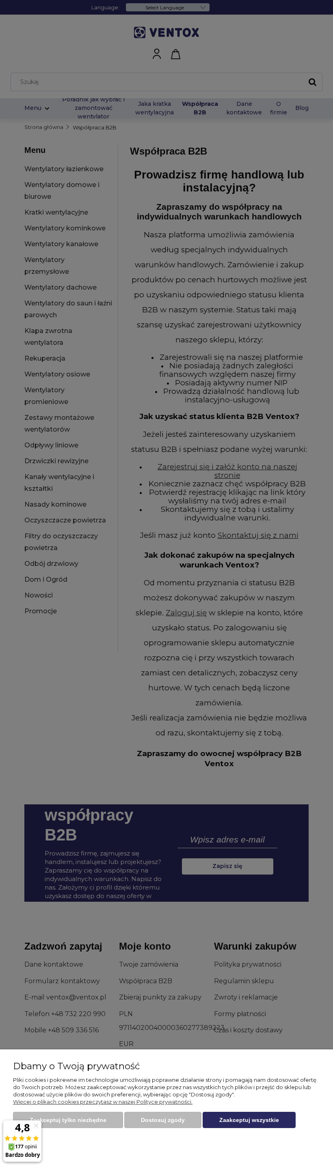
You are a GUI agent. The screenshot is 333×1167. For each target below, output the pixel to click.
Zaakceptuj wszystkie (249, 1120)
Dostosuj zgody (163, 1120)
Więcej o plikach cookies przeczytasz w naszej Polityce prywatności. (102, 1101)
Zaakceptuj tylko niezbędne (68, 1120)
